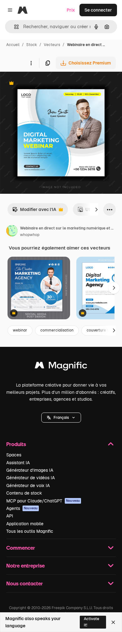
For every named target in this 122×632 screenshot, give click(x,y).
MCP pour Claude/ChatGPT (43, 501)
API (9, 516)
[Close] (113, 622)
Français (61, 417)
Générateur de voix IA (28, 485)
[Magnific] (61, 367)
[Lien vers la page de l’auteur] (12, 231)
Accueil (12, 44)
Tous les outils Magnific (29, 531)
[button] (61, 418)
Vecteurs (52, 44)
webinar (20, 330)
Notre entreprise (25, 565)
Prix (71, 10)
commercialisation (57, 330)
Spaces (13, 455)
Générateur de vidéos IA (30, 477)
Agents (22, 508)
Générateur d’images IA (29, 470)
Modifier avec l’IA (34, 211)
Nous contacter (24, 583)
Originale (41, 84)
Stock (31, 44)
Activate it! (91, 621)
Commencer (20, 547)
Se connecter (98, 10)
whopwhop (29, 234)
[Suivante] (96, 209)
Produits (16, 444)
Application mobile (24, 524)
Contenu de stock (24, 493)
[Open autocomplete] (14, 26)
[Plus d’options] (31, 63)
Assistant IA (18, 462)
